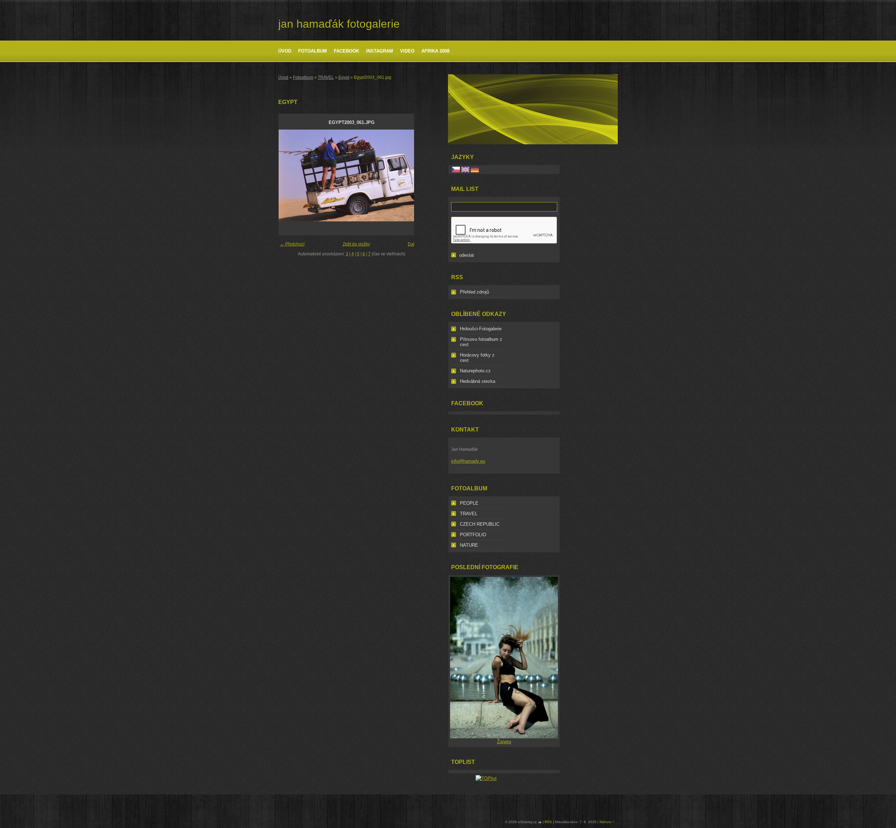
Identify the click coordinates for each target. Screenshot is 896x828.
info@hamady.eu (468, 461)
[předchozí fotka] (290, 175)
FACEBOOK (346, 51)
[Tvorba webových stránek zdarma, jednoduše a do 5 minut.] (540, 822)
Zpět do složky (356, 244)
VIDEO (407, 51)
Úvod (284, 51)
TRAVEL (326, 77)
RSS (548, 822)
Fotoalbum (312, 51)
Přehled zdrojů (474, 292)
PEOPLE (469, 503)
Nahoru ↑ (607, 822)
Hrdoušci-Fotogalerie (481, 328)
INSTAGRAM (379, 51)
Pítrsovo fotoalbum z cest (481, 342)
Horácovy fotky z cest (477, 357)
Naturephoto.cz (475, 370)
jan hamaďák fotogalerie (339, 24)
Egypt (343, 77)
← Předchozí (292, 244)
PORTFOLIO (473, 534)
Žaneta (504, 741)
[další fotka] (413, 175)
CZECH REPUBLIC (479, 524)
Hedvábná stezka (477, 381)
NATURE (469, 545)
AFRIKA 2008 (435, 51)
